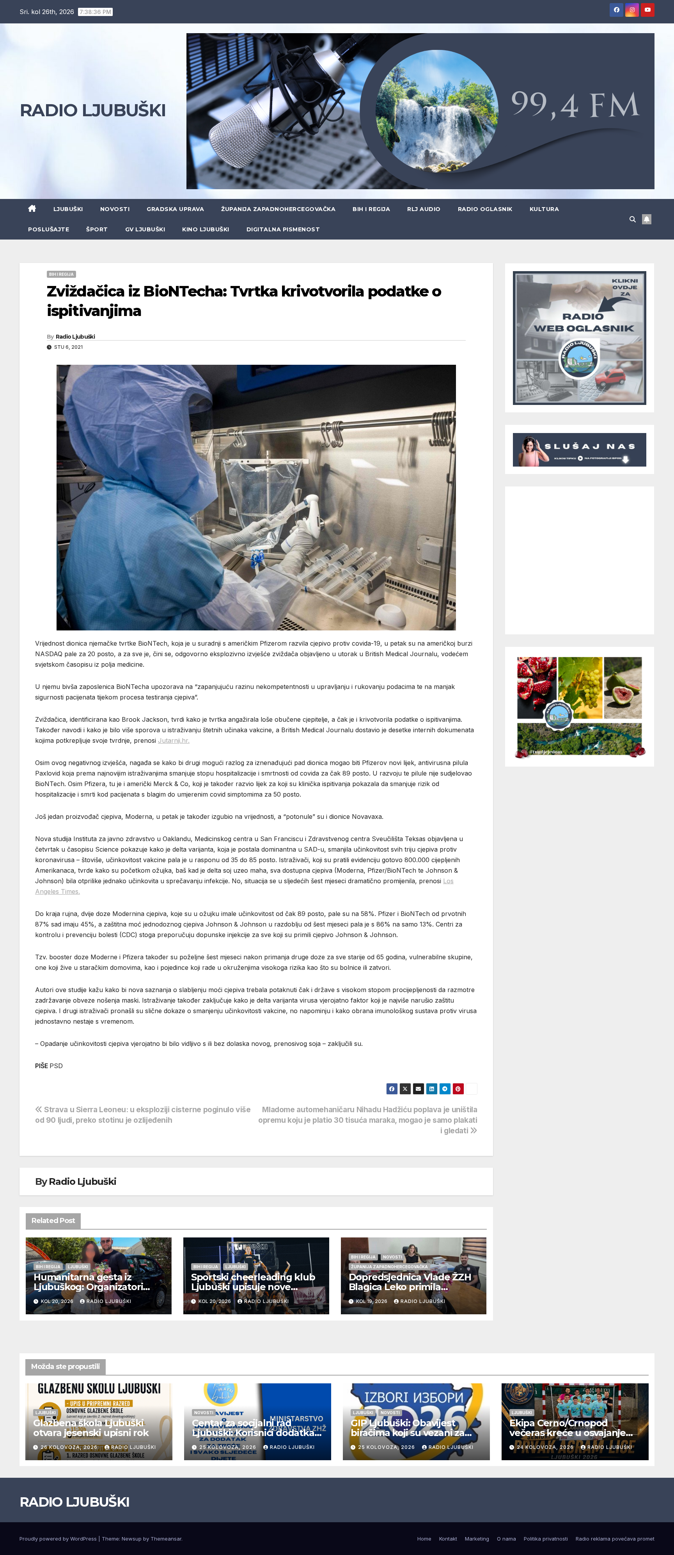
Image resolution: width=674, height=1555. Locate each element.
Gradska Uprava (175, 209)
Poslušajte (48, 229)
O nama (506, 1538)
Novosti (115, 209)
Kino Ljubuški (205, 229)
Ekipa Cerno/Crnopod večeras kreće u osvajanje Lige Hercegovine (567, 1432)
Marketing (477, 1538)
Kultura (544, 209)
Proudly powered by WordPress (59, 1538)
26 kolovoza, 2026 (70, 1447)
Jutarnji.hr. (174, 740)
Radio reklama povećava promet (615, 1538)
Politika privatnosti (546, 1538)
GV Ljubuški (145, 229)
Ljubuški (68, 209)
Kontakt (448, 1538)
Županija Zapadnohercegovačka (278, 209)
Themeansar (166, 1538)
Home (424, 1538)
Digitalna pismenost (283, 229)
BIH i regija (371, 209)
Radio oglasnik (485, 209)
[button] (633, 219)
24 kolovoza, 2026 (546, 1447)
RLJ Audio (424, 209)
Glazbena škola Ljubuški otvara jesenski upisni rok (91, 1427)
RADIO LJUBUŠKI (93, 110)
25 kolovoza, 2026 (228, 1447)
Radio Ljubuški (75, 336)
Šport (97, 229)
